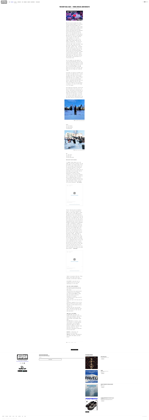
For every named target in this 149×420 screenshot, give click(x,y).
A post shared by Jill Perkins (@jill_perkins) (74, 204)
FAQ (22, 416)
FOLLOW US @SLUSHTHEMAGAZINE (22, 360)
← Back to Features (74, 349)
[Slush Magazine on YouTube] (24, 363)
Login (25, 416)
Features (7, 416)
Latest (13, 416)
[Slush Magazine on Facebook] (20, 363)
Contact (19, 416)
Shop (16, 416)
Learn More (103, 373)
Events (10, 416)
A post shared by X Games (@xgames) (74, 270)
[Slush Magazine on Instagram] (22, 363)
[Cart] (147, 2)
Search (3, 416)
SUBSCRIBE (50, 359)
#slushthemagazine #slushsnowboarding (22, 361)
